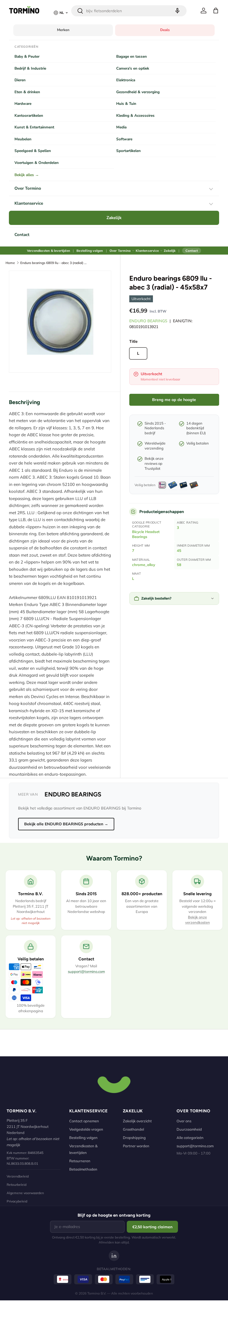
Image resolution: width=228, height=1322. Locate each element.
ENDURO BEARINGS (148, 320)
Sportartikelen (128, 150)
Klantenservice (28, 203)
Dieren (20, 80)
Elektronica (125, 80)
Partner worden (136, 1146)
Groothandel (133, 1129)
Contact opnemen (84, 1121)
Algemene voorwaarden (25, 1193)
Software (124, 139)
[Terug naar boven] (114, 1084)
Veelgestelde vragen (86, 1129)
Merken (63, 29)
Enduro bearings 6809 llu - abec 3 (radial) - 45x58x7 (53, 263)
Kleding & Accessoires (135, 115)
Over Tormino (27, 188)
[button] (216, 10)
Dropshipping (134, 1137)
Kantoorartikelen (28, 115)
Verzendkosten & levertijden (48, 250)
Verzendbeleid (18, 1176)
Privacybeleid (17, 1201)
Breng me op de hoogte (174, 399)
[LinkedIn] (114, 1255)
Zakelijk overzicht (137, 1121)
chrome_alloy (143, 564)
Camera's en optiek (132, 68)
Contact (21, 234)
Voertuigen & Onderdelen (36, 162)
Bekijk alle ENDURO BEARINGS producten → (66, 823)
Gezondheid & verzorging (138, 92)
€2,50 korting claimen (152, 1226)
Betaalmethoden (83, 1169)
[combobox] (129, 11)
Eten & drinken (27, 92)
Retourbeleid (16, 1185)
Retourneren (79, 1161)
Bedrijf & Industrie (30, 68)
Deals (165, 29)
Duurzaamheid (189, 1129)
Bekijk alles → (26, 174)
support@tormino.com (86, 971)
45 (179, 550)
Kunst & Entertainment (34, 127)
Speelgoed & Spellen (32, 150)
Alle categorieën (190, 1137)
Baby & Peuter (26, 56)
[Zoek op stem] (177, 11)
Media (121, 127)
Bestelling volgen (89, 250)
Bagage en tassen (131, 56)
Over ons (184, 1121)
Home (10, 263)
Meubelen (22, 139)
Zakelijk (114, 217)
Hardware (22, 103)
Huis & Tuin (126, 103)
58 (179, 564)
